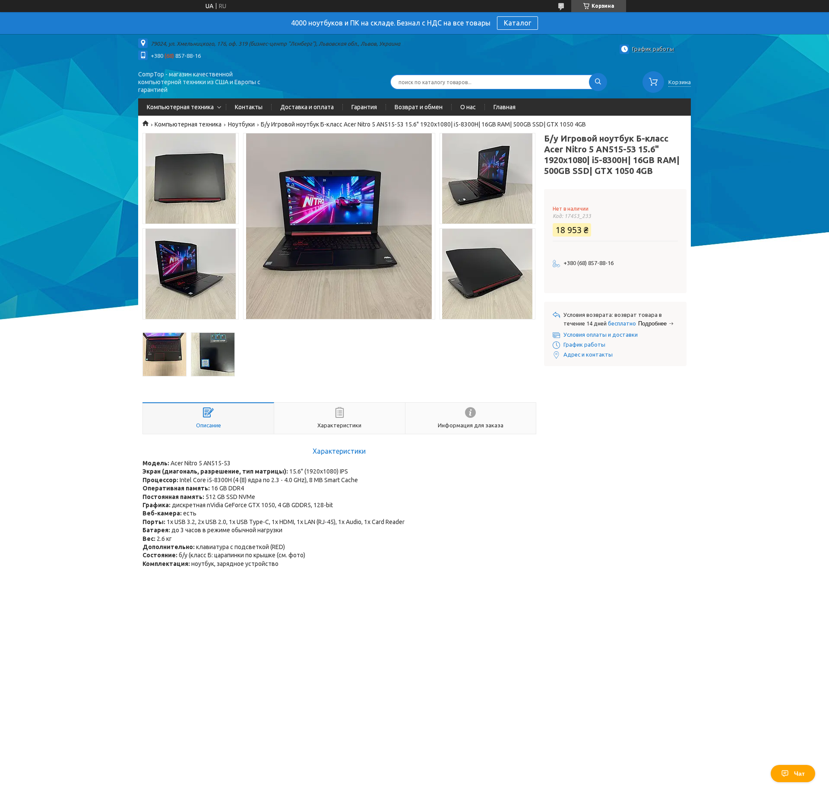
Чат (799, 773)
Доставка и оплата (307, 107)
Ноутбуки (241, 124)
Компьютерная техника (180, 107)
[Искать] (598, 82)
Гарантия (364, 107)
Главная (505, 107)
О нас (468, 107)
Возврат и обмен (419, 107)
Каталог (517, 23)
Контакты (249, 107)
